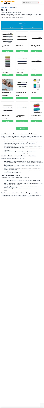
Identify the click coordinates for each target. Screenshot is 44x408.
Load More (22, 128)
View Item (7, 51)
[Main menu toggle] (42, 2)
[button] (38, 2)
